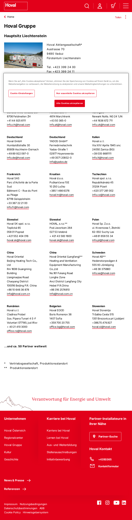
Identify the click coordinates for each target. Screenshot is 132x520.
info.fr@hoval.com (18, 207)
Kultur (7, 452)
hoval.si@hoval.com (104, 326)
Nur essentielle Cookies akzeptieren (75, 93)
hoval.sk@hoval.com (19, 240)
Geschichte (11, 459)
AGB (42, 508)
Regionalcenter (13, 437)
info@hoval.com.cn (18, 293)
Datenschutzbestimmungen (20, 508)
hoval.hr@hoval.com (62, 194)
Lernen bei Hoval (57, 437)
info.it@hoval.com (103, 157)
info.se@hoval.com (103, 273)
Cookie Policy (12, 512)
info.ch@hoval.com (18, 124)
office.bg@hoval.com (62, 326)
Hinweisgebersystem (35, 512)
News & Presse (14, 480)
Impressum (11, 504)
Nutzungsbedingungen (33, 504)
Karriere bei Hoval (58, 430)
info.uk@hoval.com (103, 124)
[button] (105, 436)
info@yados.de (58, 161)
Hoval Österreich (14, 430)
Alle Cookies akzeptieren (69, 103)
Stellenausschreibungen (61, 452)
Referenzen (12, 489)
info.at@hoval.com (61, 124)
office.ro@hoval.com (19, 331)
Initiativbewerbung (58, 459)
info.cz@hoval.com (103, 194)
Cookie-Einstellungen (21, 93)
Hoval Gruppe (13, 445)
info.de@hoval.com (18, 157)
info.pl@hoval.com (103, 240)
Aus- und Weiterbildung (61, 445)
